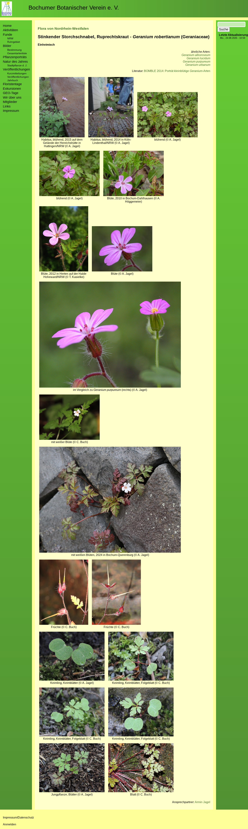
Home (7, 26)
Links (7, 106)
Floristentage (12, 84)
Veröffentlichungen (18, 76)
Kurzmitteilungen (17, 73)
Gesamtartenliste (17, 53)
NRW (10, 38)
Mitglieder (10, 102)
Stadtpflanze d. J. (17, 65)
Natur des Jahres (15, 61)
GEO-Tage (10, 93)
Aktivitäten (10, 30)
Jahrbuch (12, 80)
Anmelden (9, 824)
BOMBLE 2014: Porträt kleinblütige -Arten (177, 70)
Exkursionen (12, 88)
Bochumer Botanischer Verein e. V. (74, 7)
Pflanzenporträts (15, 57)
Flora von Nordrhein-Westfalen (63, 28)
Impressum (11, 111)
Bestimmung (14, 49)
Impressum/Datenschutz (18, 817)
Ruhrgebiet (13, 41)
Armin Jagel (202, 802)
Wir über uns (12, 97)
